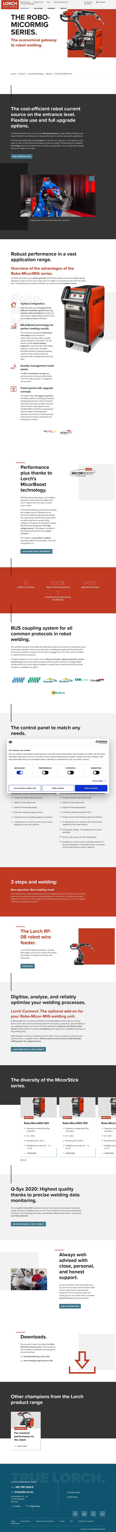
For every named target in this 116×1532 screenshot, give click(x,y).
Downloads (72, 1497)
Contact (17, 1506)
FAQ (71, 1521)
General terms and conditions (45, 1521)
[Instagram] (75, 1513)
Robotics (49, 74)
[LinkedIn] (84, 1513)
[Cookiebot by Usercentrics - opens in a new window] (97, 742)
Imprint (13, 1521)
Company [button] (51, 8)
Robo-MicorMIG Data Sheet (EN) (36, 1356)
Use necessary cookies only (25, 788)
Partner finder (73, 1492)
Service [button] (63, 8)
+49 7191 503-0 (24, 1487)
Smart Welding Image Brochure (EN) (38, 1360)
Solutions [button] (38, 8)
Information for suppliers (85, 1521)
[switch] (45, 772)
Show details (98, 781)
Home (13, 74)
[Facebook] (93, 1513)
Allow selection (58, 788)
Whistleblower (15, 1523)
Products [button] (25, 8)
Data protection (25, 1521)
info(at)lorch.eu (24, 1492)
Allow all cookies (91, 788)
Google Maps (34, 1506)
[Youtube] (102, 1513)
